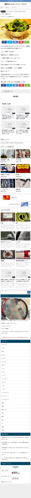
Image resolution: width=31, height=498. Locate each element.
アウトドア (4, 344)
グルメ (3, 365)
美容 (3, 426)
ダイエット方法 (18, 11)
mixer (15, 96)
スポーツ (4, 382)
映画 (3, 416)
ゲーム (3, 368)
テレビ (24, 11)
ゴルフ (3, 371)
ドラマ (3, 389)
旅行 (3, 413)
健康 (3, 402)
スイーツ (4, 375)
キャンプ (4, 361)
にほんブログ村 (4, 470)
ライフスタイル (5, 399)
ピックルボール (5, 392)
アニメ (3, 347)
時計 (3, 419)
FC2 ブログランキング (6, 481)
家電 (3, 406)
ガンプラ (4, 358)
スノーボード (5, 378)
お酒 (3, 351)
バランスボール (10, 11)
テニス (3, 385)
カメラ (3, 354)
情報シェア (3, 11)
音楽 (3, 430)
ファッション (5, 395)
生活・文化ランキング (6, 476)
